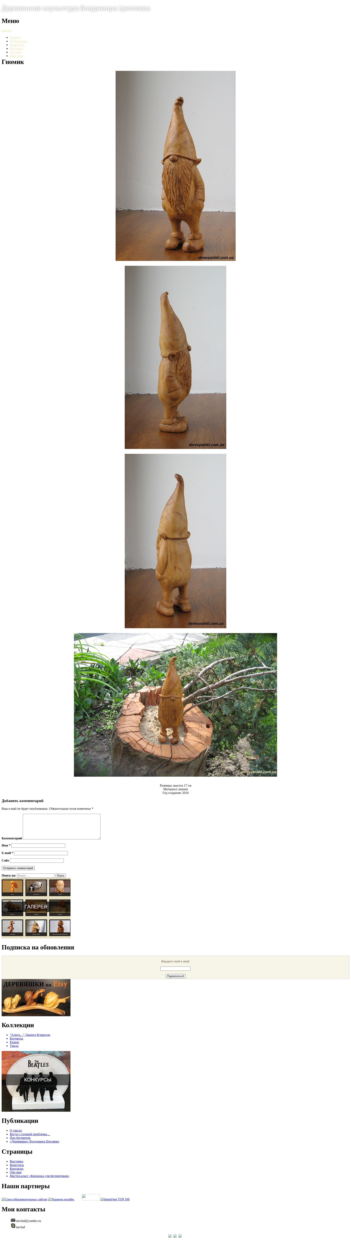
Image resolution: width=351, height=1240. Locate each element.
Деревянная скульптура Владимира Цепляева (76, 8)
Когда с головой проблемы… (30, 1134)
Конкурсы (17, 44)
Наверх (7, 30)
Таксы (14, 1046)
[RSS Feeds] (181, 1236)
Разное (14, 1042)
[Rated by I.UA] (91, 1199)
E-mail (7, 853)
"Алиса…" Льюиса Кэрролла (30, 1035)
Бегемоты (16, 1038)
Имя (6, 845)
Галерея (15, 37)
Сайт (5, 860)
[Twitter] (175, 1236)
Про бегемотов (20, 1137)
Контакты (16, 55)
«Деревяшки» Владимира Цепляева (34, 1141)
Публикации (18, 41)
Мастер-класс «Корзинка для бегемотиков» (39, 1176)
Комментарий (12, 838)
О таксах (16, 1130)
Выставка (16, 48)
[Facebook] (170, 1236)
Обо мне (16, 52)
